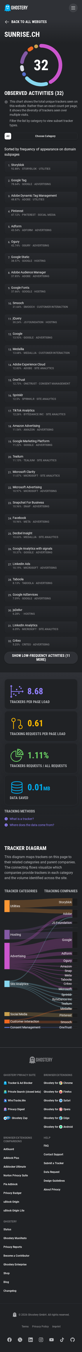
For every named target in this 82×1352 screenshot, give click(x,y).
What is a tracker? (22, 819)
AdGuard (8, 1149)
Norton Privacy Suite (15, 1175)
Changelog (9, 1290)
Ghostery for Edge (56, 1118)
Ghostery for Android (58, 1126)
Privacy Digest (16, 1109)
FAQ (46, 1145)
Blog (6, 1282)
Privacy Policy (40, 1326)
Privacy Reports (12, 1247)
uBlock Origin (11, 1201)
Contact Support (53, 1154)
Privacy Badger (12, 1193)
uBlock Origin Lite (13, 1210)
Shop (6, 1273)
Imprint (56, 1326)
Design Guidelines (54, 1180)
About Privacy (52, 1189)
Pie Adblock (10, 1184)
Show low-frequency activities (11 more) (41, 658)
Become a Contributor (16, 1255)
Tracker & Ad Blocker (20, 1083)
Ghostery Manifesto (15, 1238)
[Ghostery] (16, 7)
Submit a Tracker (54, 1163)
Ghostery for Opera (57, 1109)
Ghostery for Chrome (58, 1083)
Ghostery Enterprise (14, 1264)
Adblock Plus (11, 1158)
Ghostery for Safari (57, 1100)
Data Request (51, 1172)
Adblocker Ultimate (14, 1166)
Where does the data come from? (32, 825)
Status (7, 1229)
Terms (25, 1326)
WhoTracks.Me (17, 1100)
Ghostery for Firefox (58, 1091)
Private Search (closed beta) (23, 1091)
